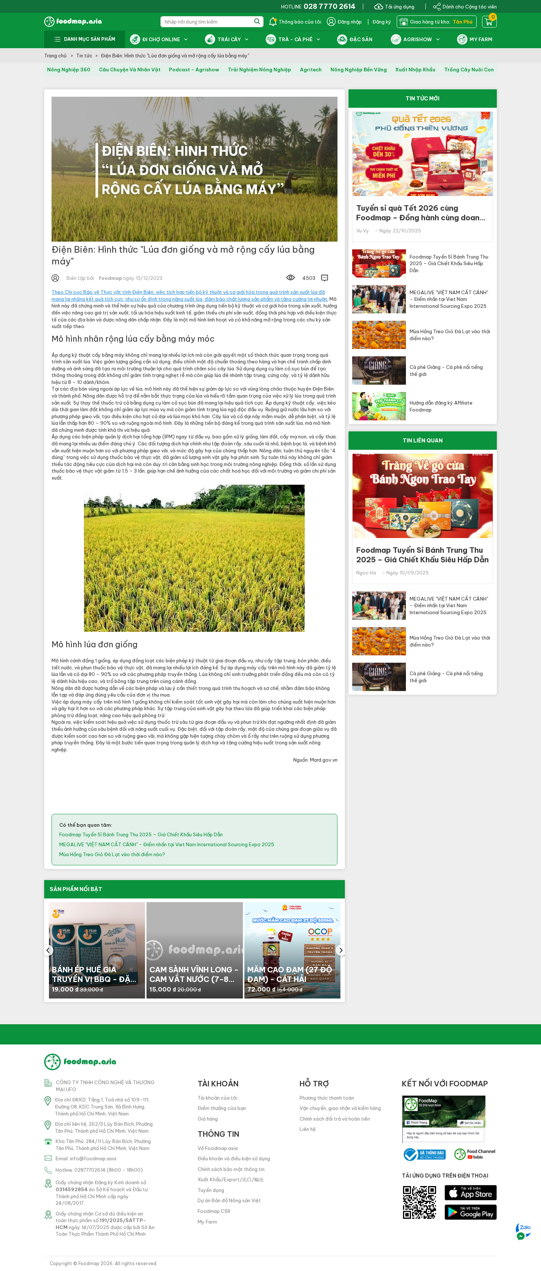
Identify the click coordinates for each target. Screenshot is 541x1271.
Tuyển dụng (211, 1190)
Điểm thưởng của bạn (222, 1108)
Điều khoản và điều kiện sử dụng (234, 1158)
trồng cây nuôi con (469, 69)
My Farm (207, 1222)
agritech (311, 69)
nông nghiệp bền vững (358, 69)
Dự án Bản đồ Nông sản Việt (229, 1200)
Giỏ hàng (208, 1119)
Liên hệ (308, 1129)
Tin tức (84, 55)
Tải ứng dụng (399, 6)
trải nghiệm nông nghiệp (259, 69)
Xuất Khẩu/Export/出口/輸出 (231, 1179)
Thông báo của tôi (300, 22)
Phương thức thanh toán (327, 1098)
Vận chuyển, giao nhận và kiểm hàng (340, 1108)
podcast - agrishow (194, 69)
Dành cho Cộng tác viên (470, 6)
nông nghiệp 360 (68, 69)
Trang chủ (56, 55)
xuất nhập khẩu (415, 69)
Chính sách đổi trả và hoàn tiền (335, 1119)
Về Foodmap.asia (218, 1148)
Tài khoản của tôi (217, 1098)
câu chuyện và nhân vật (129, 69)
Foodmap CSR (214, 1211)
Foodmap (88, 1263)
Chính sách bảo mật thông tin (231, 1169)
